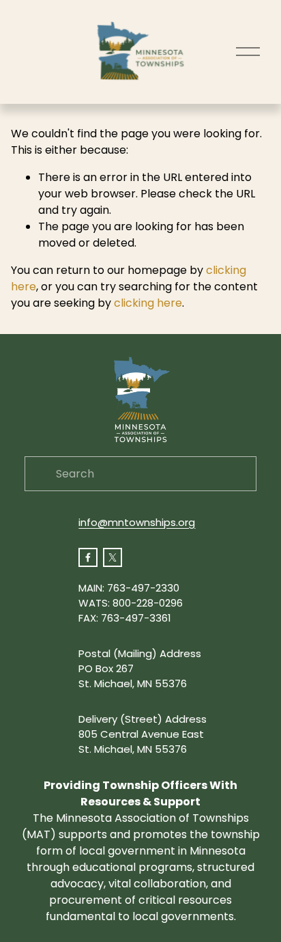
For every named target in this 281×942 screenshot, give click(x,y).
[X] (112, 557)
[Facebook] (88, 557)
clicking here (148, 303)
